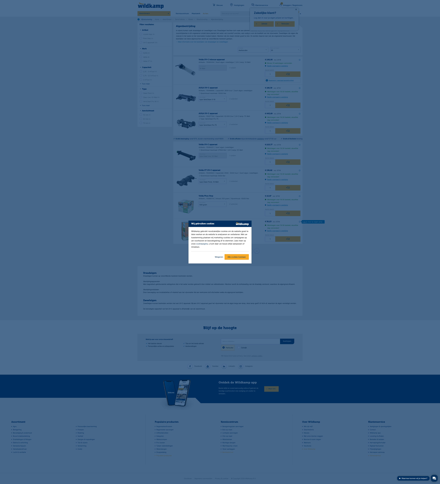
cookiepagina (202, 244)
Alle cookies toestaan (237, 257)
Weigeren (219, 257)
